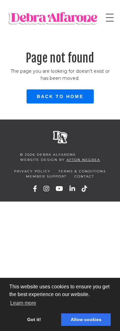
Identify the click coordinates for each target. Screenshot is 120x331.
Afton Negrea (83, 160)
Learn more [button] (23, 303)
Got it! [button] (34, 319)
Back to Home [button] (60, 96)
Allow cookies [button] (86, 319)
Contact (84, 176)
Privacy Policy (32, 171)
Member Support (46, 176)
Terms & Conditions (82, 171)
